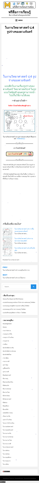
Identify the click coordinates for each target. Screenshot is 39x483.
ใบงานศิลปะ (6, 450)
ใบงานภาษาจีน (7, 433)
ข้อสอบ (5, 327)
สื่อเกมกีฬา (6, 409)
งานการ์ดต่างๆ (7, 330)
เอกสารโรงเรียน (7, 419)
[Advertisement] (19, 55)
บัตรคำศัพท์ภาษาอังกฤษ (9, 351)
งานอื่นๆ (5, 344)
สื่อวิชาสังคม (6, 395)
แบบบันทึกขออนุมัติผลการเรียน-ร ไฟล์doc (14, 312)
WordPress (33, 478)
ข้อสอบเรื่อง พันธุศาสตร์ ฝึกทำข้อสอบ (13, 299)
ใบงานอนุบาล (6, 461)
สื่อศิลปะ (5, 402)
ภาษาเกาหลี (6, 361)
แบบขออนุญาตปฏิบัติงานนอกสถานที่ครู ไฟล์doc (16, 306)
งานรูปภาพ (6, 341)
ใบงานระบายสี (7, 444)
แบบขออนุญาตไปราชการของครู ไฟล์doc (14, 309)
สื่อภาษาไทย (6, 392)
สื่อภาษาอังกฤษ (7, 389)
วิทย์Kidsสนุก (21, 139)
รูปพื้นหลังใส (6, 368)
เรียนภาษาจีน (6, 416)
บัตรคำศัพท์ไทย (7, 354)
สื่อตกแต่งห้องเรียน (8, 382)
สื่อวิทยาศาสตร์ (7, 399)
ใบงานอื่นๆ (6, 464)
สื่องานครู (5, 378)
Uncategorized (7, 324)
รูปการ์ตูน (5, 365)
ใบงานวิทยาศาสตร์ (14, 260)
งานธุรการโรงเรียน (8, 337)
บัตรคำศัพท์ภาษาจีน (8, 348)
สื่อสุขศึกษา (6, 406)
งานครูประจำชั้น (7, 334)
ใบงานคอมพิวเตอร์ (8, 430)
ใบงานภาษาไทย (7, 440)
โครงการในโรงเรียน (8, 423)
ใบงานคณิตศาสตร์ (8, 426)
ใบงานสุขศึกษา (7, 457)
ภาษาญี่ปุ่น (6, 358)
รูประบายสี (6, 371)
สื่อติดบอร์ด (6, 385)
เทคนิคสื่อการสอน (8, 413)
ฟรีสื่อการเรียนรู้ (19, 12)
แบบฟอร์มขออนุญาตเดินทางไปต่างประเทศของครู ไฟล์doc (19, 302)
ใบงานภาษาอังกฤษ (8, 437)
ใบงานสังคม (6, 454)
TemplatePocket (19, 478)
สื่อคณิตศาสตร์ (7, 375)
